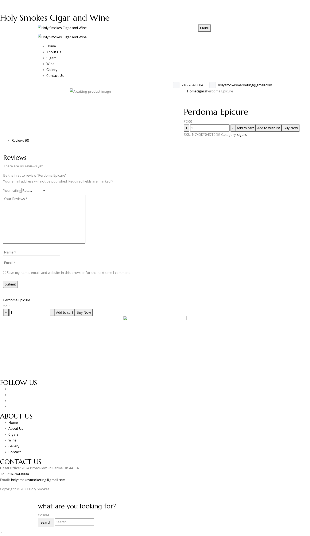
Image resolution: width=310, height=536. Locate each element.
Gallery (13, 446)
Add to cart (245, 128)
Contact (14, 452)
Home (192, 91)
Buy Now (290, 128)
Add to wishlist (268, 128)
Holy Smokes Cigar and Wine (55, 17)
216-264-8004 (192, 85)
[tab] (159, 140)
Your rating (12, 190)
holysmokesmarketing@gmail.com (245, 85)
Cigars (13, 434)
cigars (201, 91)
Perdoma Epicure (16, 300)
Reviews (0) (20, 140)
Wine (12, 440)
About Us (16, 428)
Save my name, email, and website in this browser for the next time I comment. (68, 272)
